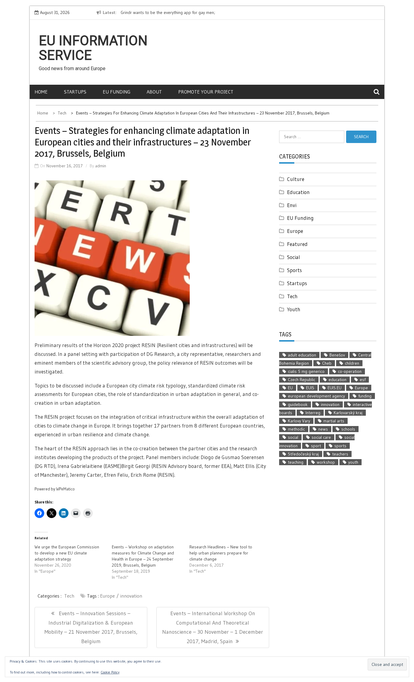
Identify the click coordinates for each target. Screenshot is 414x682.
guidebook (298, 404)
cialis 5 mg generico (306, 371)
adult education (302, 355)
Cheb (327, 363)
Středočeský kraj (303, 454)
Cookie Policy (110, 672)
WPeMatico (65, 489)
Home (41, 92)
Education (298, 192)
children (352, 363)
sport (316, 445)
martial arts (333, 421)
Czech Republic (301, 379)
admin (100, 166)
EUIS (310, 387)
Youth (293, 309)
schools (348, 429)
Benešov (337, 355)
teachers (340, 454)
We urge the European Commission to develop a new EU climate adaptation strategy (67, 553)
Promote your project (205, 92)
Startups (75, 92)
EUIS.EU (335, 387)
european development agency (316, 396)
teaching (295, 462)
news (323, 429)
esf (363, 379)
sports (340, 445)
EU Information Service (93, 48)
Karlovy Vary (299, 421)
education (337, 379)
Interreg (312, 412)
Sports (294, 270)
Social (293, 257)
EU (290, 387)
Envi (291, 205)
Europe (107, 596)
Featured (297, 244)
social (293, 437)
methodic (296, 429)
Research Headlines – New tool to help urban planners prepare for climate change (220, 553)
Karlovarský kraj (348, 412)
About (154, 92)
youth (353, 462)
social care (321, 437)
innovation (131, 596)
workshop (326, 462)
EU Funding (116, 92)
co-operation (350, 371)
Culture (295, 179)
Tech (69, 596)
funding (365, 396)
